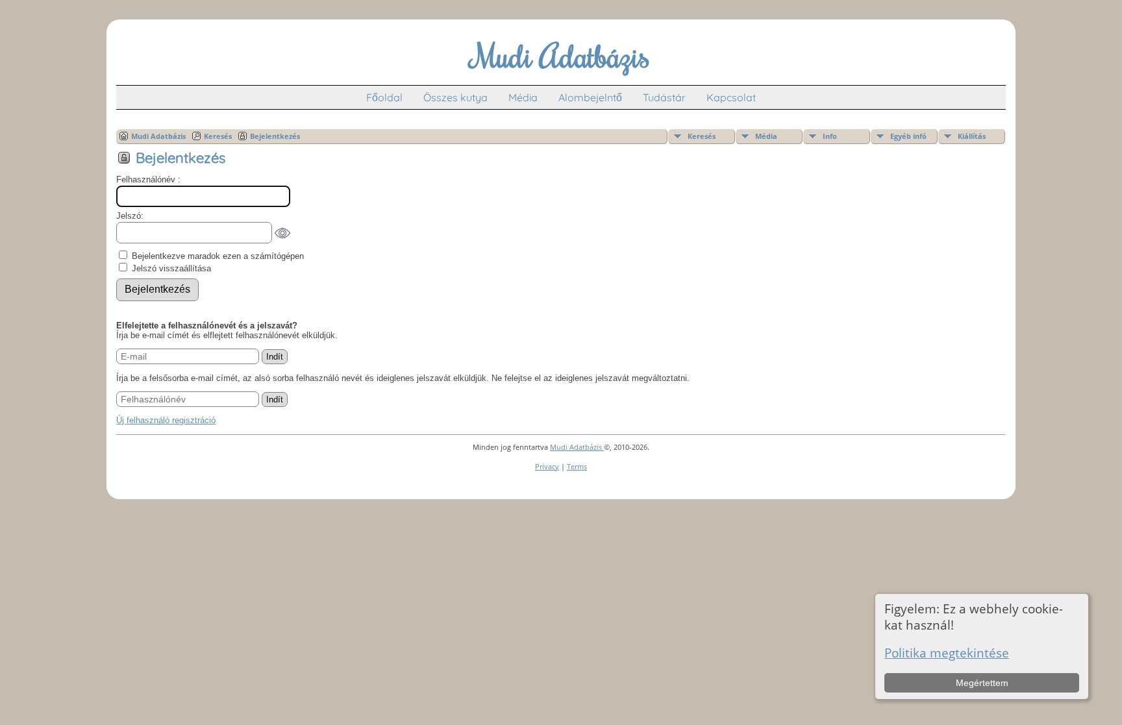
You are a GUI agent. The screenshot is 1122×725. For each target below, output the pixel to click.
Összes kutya (455, 97)
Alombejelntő (590, 97)
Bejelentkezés (275, 136)
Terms (577, 466)
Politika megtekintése (946, 653)
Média (523, 97)
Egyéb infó (908, 136)
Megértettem (982, 683)
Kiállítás (972, 136)
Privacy (547, 466)
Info (830, 136)
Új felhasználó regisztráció (166, 420)
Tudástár (664, 97)
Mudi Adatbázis (158, 136)
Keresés (702, 136)
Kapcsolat (731, 97)
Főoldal (384, 97)
